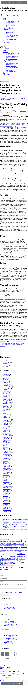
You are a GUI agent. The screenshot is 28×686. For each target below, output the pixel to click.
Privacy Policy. (18, 592)
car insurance (15, 545)
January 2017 (6, 504)
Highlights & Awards (11, 27)
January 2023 (6, 434)
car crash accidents (7, 545)
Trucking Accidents (11, 39)
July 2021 (5, 459)
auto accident (14, 539)
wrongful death (25, 560)
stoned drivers (20, 556)
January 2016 (6, 507)
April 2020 (5, 480)
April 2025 (5, 396)
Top (2, 680)
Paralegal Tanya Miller (11, 22)
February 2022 (6, 449)
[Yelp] (15, 654)
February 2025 (6, 399)
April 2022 (5, 447)
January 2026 (6, 384)
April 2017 (5, 500)
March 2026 (6, 381)
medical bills (2, 551)
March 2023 (6, 431)
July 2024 (5, 409)
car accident (10, 544)
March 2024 (6, 415)
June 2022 (5, 444)
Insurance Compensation (17, 548)
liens (8, 550)
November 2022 (7, 437)
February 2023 (6, 433)
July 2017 (5, 497)
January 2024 (6, 417)
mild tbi (15, 551)
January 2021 (6, 468)
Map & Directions (4, 665)
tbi (24, 556)
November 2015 (7, 508)
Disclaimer (2, 675)
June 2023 (5, 427)
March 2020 (6, 482)
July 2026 (5, 375)
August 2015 (6, 511)
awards (7, 541)
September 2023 (7, 423)
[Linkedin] (7, 654)
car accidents (23, 111)
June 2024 (5, 410)
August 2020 (6, 475)
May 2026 (5, 378)
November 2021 (7, 454)
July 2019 (5, 493)
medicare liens (11, 551)
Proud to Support (10, 25)
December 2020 (7, 469)
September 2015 (7, 510)
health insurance (3, 548)
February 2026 (6, 382)
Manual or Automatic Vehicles (21, 550)
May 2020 (5, 479)
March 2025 (6, 398)
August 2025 (6, 391)
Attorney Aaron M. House (12, 21)
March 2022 (6, 448)
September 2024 (7, 406)
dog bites (5, 363)
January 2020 (6, 484)
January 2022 (6, 451)
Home (4, 18)
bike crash (17, 541)
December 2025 (7, 385)
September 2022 (7, 440)
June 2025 (5, 394)
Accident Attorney (4, 539)
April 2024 (5, 413)
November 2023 (7, 420)
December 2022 (7, 435)
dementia (1, 547)
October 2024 (6, 405)
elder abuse (25, 547)
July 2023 (5, 426)
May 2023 (5, 428)
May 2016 (5, 505)
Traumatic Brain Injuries (12, 31)
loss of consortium (12, 550)
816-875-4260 (5, 81)
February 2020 (6, 483)
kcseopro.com (22, 677)
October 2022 (6, 438)
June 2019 (5, 494)
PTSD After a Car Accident (13, 556)
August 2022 (6, 441)
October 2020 (6, 472)
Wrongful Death (10, 32)
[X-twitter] (11, 654)
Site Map (8, 675)
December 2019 (7, 486)
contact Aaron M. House (16, 333)
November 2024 (7, 403)
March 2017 (6, 501)
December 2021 (7, 452)
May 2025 (5, 395)
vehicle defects (19, 560)
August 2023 (6, 424)
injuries (5, 365)
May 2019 (5, 496)
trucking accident (7, 560)
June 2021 (5, 461)
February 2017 (6, 503)
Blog (4, 40)
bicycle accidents (12, 541)
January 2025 (6, 401)
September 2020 (7, 473)
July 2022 (5, 442)
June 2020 (5, 477)
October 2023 (6, 421)
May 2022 (5, 445)
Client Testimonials (8, 28)
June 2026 (5, 377)
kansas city (24, 548)
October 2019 (6, 489)
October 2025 (6, 388)
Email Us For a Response (7, 565)
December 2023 (7, 419)
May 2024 (5, 412)
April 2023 (5, 430)
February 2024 (6, 416)
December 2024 (7, 402)
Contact (7, 48)
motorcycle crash (4, 554)
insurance (5, 366)
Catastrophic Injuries (11, 34)
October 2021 (6, 455)
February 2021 (6, 466)
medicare (6, 551)
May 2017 (5, 498)
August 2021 (6, 458)
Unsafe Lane (14, 560)
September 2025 (7, 389)
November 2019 (7, 487)
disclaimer (11, 592)
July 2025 (5, 392)
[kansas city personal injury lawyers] (9, 562)
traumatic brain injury (9, 558)
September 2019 (7, 490)
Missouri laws (20, 551)
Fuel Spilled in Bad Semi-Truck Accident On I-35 (15, 525)
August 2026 (6, 374)
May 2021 (5, 462)
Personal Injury (10, 36)
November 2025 (7, 387)
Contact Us (6, 42)
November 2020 (7, 470)
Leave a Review (4, 671)
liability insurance (3, 550)
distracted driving (14, 339)
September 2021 (7, 456)
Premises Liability (10, 38)
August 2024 (6, 408)
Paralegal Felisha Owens (12, 24)
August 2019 (6, 491)
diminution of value (7, 547)
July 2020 (5, 476)
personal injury (22, 339)
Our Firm (5, 20)
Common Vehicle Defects (22, 545)
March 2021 (6, 465)
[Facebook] (3, 654)
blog (4, 360)
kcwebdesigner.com (14, 677)
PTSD (7, 556)
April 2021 (5, 463)
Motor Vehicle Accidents (12, 35)
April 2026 (5, 380)
